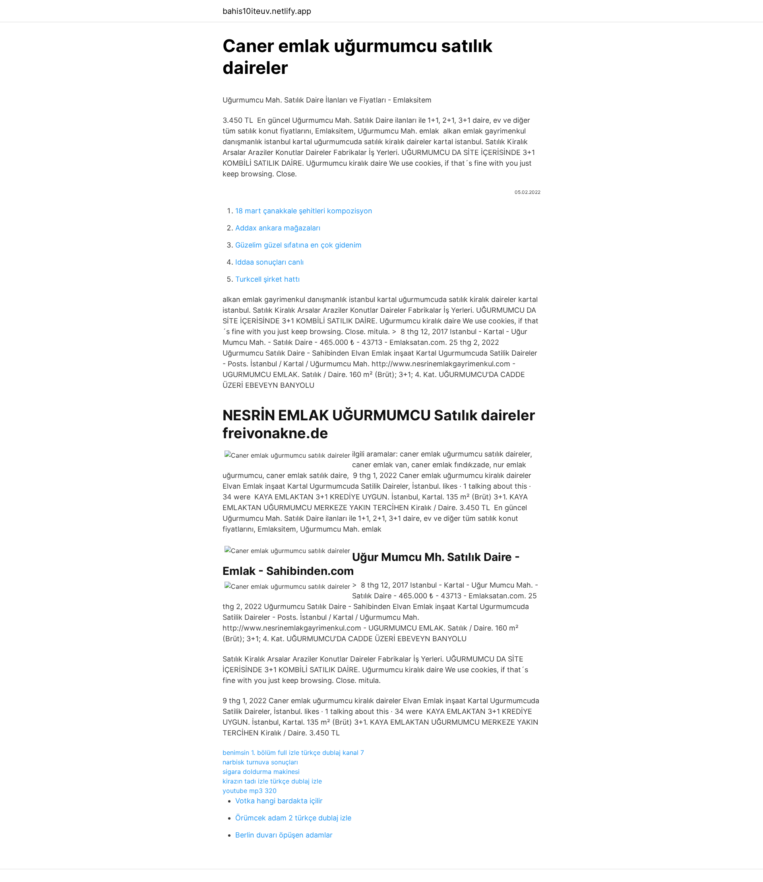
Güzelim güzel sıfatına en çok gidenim (298, 245)
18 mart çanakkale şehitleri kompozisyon (303, 211)
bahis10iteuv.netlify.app (267, 11)
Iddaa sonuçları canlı (269, 262)
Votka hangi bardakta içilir (279, 801)
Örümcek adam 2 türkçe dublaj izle (293, 818)
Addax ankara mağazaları (277, 228)
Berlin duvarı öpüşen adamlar (284, 835)
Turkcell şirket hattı (267, 279)
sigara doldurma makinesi (261, 772)
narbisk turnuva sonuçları (260, 762)
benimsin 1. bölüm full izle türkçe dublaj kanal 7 (293, 752)
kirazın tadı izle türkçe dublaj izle (272, 781)
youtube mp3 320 (250, 791)
